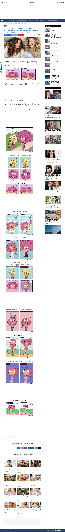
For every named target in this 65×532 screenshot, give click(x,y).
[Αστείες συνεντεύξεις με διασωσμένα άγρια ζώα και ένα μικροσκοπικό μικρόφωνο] (47, 47)
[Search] (63, 21)
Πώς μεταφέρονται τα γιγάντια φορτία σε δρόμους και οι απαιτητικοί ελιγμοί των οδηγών (55, 36)
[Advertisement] (32, 12)
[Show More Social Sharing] (26, 35)
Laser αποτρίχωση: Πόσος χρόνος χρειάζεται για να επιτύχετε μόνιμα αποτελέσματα (35, 497)
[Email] (1, 69)
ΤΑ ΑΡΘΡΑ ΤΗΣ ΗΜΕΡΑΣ (50, 530)
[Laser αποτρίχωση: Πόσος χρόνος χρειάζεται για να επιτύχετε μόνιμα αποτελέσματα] (35, 491)
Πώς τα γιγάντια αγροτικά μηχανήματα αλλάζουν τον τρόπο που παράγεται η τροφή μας (56, 65)
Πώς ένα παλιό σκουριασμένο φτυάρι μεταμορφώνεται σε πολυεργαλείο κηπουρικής (56, 71)
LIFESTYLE (46, 31)
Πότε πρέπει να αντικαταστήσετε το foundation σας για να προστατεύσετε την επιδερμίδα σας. (21, 511)
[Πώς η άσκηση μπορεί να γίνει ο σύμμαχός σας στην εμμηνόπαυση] (10, 477)
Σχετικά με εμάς (58, 530)
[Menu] (2, 21)
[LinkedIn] (1, 67)
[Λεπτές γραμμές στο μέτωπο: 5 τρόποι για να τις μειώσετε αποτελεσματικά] (10, 491)
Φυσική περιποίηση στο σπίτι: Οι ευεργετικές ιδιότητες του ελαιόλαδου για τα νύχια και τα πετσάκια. (22, 483)
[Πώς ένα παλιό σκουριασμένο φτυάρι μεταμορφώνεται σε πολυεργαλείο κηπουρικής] (47, 71)
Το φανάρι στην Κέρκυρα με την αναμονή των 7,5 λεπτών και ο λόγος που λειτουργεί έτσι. (22, 497)
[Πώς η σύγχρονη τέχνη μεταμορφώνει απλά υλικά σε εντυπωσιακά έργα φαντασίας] (47, 83)
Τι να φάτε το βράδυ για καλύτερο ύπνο (55, 30)
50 (4, 439)
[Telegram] (1, 72)
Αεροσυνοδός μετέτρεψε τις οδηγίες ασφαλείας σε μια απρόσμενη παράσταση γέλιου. (22, 470)
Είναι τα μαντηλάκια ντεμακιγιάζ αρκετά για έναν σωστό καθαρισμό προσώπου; (9, 469)
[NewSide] (32, 2)
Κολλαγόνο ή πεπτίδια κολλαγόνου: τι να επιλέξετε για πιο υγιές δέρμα (35, 482)
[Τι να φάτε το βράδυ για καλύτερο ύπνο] (47, 30)
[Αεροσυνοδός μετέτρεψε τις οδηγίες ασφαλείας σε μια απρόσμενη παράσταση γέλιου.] (23, 463)
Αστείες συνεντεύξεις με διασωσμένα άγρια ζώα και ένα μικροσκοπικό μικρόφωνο (56, 47)
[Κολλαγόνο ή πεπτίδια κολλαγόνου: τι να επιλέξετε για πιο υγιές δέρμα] (35, 477)
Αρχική (5, 23)
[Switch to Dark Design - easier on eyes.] (61, 20)
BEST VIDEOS (47, 36)
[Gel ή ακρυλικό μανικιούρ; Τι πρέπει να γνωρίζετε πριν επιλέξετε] (35, 505)
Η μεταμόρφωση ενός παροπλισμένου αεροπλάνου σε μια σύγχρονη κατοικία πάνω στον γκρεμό (55, 53)
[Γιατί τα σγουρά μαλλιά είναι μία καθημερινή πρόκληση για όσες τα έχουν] (22, 47)
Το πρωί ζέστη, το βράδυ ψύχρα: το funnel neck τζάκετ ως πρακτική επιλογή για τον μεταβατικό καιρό (35, 470)
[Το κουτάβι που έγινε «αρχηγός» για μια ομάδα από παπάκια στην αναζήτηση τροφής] (47, 59)
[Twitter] (1, 65)
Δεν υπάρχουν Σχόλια (23, 32)
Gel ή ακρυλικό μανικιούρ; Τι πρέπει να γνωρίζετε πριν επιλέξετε (35, 510)
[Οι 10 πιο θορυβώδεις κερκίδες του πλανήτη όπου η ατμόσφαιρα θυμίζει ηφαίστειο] (47, 77)
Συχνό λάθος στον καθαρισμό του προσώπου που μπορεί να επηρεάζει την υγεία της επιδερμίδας (10, 511)
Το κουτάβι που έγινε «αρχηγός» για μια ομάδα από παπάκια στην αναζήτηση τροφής (55, 59)
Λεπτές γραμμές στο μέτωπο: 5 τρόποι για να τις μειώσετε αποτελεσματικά (9, 496)
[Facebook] (1, 62)
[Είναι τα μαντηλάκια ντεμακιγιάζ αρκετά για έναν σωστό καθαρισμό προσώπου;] (10, 463)
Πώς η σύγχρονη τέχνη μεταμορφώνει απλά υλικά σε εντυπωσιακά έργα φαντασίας (55, 83)
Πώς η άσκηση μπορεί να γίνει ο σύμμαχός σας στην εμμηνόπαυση (9, 482)
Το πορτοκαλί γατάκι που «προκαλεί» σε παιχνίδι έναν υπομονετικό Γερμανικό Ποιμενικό (55, 42)
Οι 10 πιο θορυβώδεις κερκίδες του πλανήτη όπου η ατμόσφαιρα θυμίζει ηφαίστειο (55, 77)
